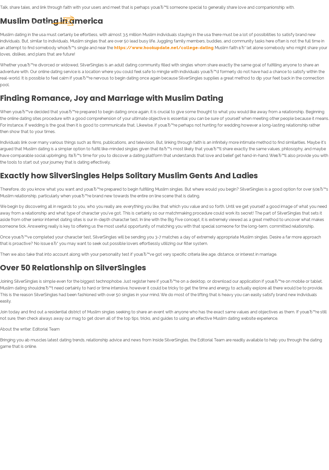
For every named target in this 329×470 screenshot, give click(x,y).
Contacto (287, 23)
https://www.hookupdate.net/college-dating (164, 47)
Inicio (200, 23)
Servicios (256, 23)
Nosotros (226, 23)
